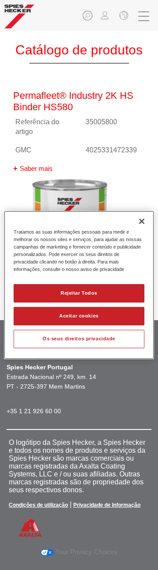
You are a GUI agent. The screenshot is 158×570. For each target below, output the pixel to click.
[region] (79, 285)
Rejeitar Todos (79, 293)
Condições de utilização (38, 505)
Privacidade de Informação (106, 505)
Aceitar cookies (79, 315)
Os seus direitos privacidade (79, 338)
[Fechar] (141, 221)
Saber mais (36, 168)
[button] (88, 18)
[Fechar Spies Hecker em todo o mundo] (123, 16)
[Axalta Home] (19, 20)
